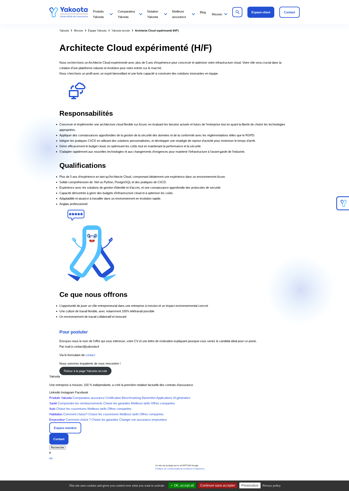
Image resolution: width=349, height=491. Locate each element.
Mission (217, 14)
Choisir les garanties (116, 403)
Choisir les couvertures (71, 408)
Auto (52, 408)
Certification (113, 398)
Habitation (55, 414)
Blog (203, 12)
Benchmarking (131, 398)
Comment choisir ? (78, 419)
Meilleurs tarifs (140, 403)
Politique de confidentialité (167, 469)
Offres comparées (163, 403)
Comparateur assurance (89, 398)
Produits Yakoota (98, 14)
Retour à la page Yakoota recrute (85, 371)
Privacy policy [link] (272, 485)
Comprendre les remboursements (80, 403)
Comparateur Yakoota (126, 14)
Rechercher (237, 12)
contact (90, 355)
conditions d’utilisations (193, 469)
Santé (53, 403)
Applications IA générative (173, 398)
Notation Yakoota (152, 14)
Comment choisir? (75, 414)
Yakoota (68, 12)
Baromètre (149, 398)
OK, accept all (183, 485)
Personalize (250, 485)
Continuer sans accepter (217, 485)
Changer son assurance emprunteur (143, 419)
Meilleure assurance (179, 14)
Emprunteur (57, 419)
